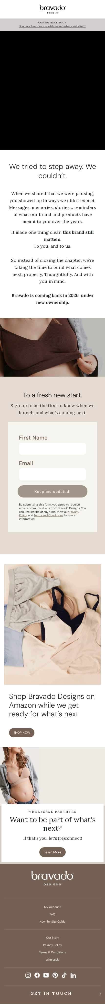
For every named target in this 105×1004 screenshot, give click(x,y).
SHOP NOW (21, 733)
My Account (52, 907)
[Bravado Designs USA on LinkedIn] (73, 975)
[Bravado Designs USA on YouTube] (46, 975)
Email (26, 463)
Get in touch (51, 993)
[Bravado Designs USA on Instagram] (28, 975)
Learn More (52, 852)
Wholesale (53, 960)
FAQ (52, 914)
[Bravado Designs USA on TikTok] (64, 975)
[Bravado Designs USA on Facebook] (37, 975)
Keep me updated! (52, 491)
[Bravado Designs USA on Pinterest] (55, 975)
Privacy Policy (52, 945)
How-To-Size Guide (52, 922)
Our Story (52, 938)
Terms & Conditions (52, 952)
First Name (33, 437)
